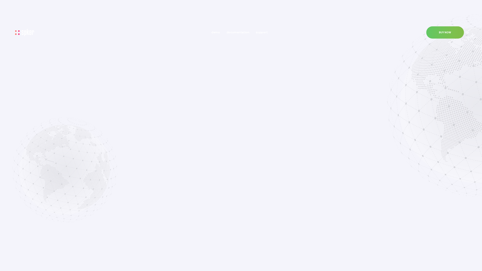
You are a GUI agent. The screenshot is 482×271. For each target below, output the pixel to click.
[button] (445, 32)
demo (215, 32)
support (262, 32)
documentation (238, 32)
